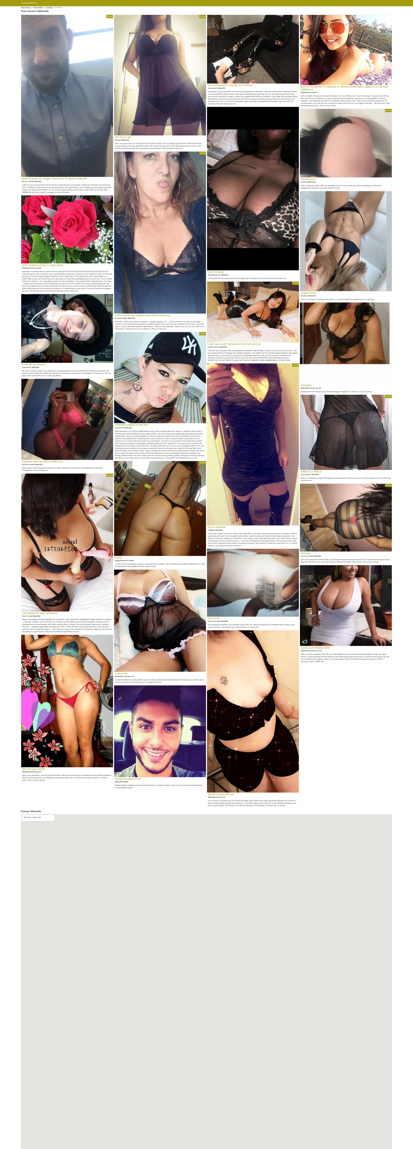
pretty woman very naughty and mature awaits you (142, 315)
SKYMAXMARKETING (29, 3)
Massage (306, 553)
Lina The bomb (216, 272)
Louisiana (49, 7)
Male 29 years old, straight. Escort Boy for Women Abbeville (54, 178)
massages (306, 385)
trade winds (121, 673)
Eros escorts (26, 7)
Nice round (214, 618)
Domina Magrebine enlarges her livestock (230, 85)
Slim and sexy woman (33, 769)
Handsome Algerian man (128, 778)
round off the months (33, 364)
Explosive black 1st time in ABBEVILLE (42, 461)
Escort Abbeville (217, 527)
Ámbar (118, 557)
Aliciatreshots (308, 179)
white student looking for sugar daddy (42, 265)
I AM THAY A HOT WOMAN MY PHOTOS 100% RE (234, 344)
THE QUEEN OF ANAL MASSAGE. (40, 613)
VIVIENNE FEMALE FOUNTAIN (131, 425)
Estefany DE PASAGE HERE (315, 647)
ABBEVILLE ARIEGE (311, 471)
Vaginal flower (308, 293)
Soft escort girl (123, 137)
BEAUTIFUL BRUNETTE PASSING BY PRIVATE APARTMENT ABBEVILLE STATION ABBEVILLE (344, 88)
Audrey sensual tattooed (221, 794)
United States (38, 7)
